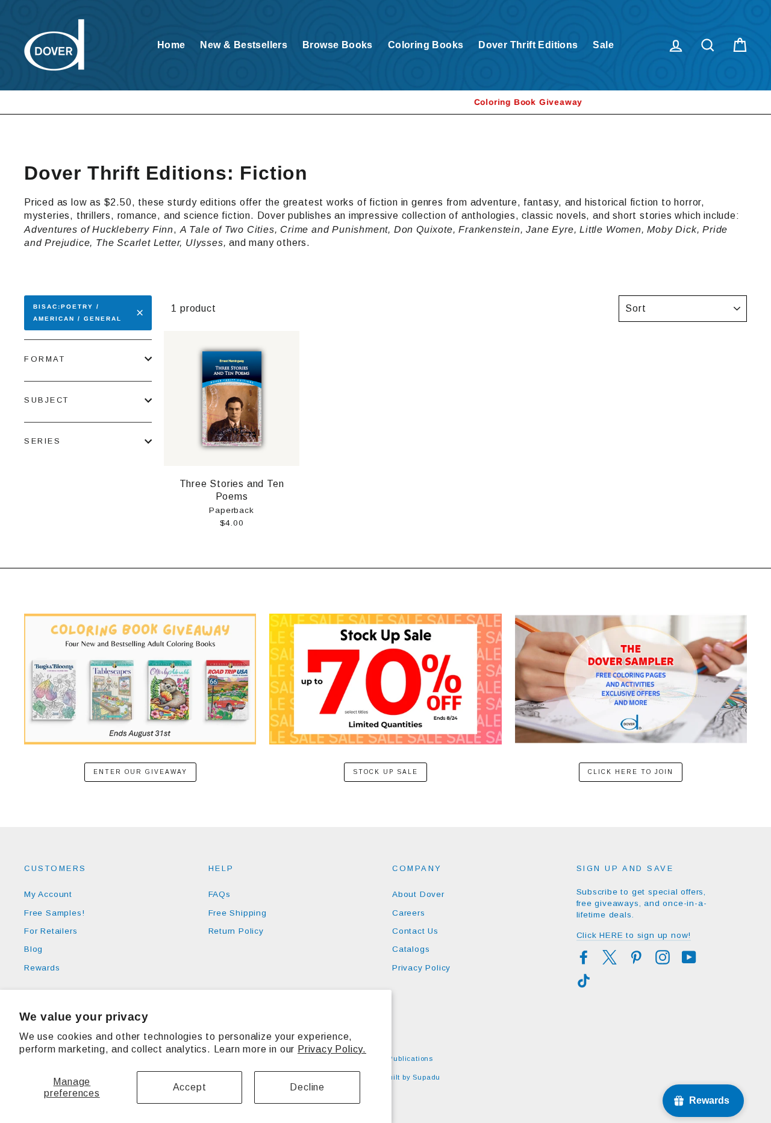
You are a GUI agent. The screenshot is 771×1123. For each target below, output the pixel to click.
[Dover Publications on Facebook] (583, 957)
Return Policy (236, 931)
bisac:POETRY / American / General (77, 312)
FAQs (219, 894)
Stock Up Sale (385, 772)
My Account (48, 894)
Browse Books (337, 45)
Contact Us (415, 931)
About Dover (418, 894)
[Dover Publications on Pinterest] (636, 957)
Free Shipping (237, 912)
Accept (190, 1087)
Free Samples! (54, 912)
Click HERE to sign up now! (633, 935)
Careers (408, 912)
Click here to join (630, 772)
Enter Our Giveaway (140, 772)
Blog (33, 949)
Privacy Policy (421, 967)
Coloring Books (426, 45)
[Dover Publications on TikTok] (583, 981)
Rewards (42, 967)
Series (42, 440)
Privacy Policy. (332, 1049)
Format (44, 358)
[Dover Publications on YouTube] (689, 957)
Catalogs (410, 949)
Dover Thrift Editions (528, 45)
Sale (603, 45)
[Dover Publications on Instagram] (662, 957)
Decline (307, 1087)
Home (171, 45)
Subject (46, 399)
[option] (385, 102)
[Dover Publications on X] (609, 957)
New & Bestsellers (243, 45)
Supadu (426, 1077)
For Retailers (50, 931)
